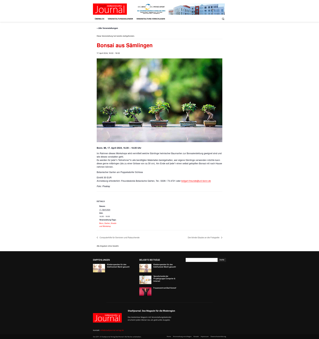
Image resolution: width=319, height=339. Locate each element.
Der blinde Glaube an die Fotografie (204, 237)
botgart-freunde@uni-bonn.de (196, 180)
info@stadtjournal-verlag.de (112, 330)
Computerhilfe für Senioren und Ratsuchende (119, 237)
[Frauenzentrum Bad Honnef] (145, 291)
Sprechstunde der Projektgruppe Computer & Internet (164, 278)
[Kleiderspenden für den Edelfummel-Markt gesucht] (99, 268)
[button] (223, 19)
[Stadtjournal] (113, 9)
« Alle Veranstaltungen (107, 28)
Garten (107, 223)
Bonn (101, 223)
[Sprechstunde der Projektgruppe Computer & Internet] (145, 280)
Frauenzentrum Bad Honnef (164, 288)
